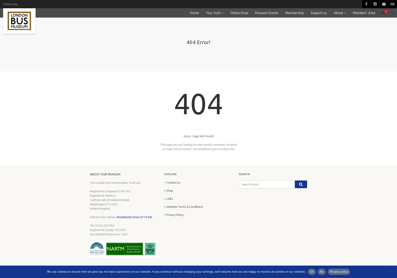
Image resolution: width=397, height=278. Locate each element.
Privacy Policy (175, 215)
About (338, 13)
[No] (392, 272)
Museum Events (267, 13)
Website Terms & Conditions (184, 206)
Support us (319, 13)
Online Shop (239, 13)
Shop (169, 190)
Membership (294, 13)
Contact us (173, 182)
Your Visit (213, 13)
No (322, 271)
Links (169, 198)
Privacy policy (339, 271)
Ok (312, 271)
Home (194, 13)
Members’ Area (364, 13)
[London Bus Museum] (19, 21)
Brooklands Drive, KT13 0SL (135, 217)
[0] (381, 13)
